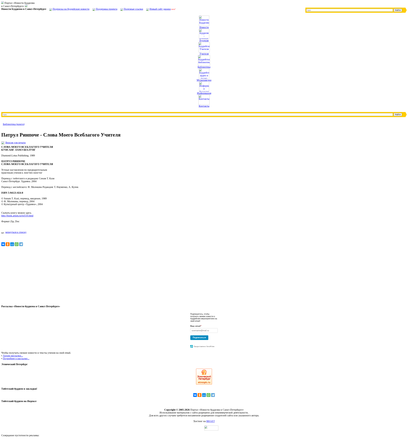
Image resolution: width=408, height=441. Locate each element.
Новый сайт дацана (160, 9)
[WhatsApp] (16, 244)
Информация (204, 93)
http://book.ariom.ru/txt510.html (17, 215)
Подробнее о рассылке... (16, 358)
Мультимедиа (204, 80)
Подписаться (199, 337)
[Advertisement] (97, 282)
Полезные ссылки (133, 9)
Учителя (204, 53)
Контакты (204, 106)
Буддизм (204, 40)
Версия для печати (15, 142)
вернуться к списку (15, 232)
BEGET (210, 421)
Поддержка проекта (106, 9)
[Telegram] (21, 244)
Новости (204, 27)
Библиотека (204, 67)
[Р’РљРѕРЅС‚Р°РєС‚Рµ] (3, 244)
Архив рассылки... (13, 355)
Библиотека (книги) (14, 124)
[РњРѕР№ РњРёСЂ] (12, 244)
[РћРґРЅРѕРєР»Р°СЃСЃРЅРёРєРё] (8, 244)
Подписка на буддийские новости (71, 9)
